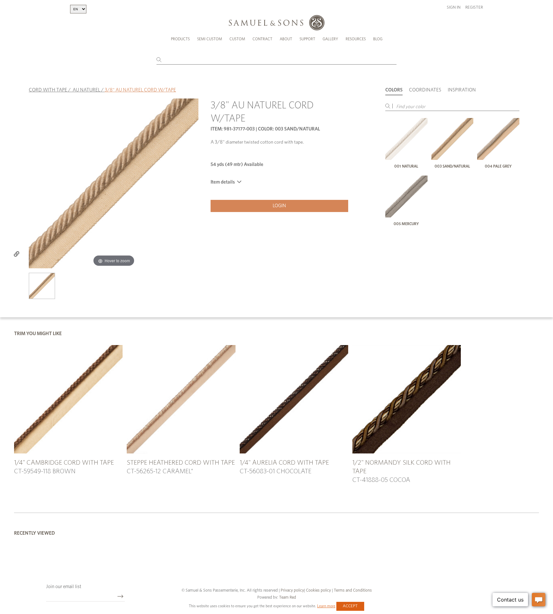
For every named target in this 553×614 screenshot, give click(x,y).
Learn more (326, 606)
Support (307, 39)
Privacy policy (292, 590)
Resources (356, 39)
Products (180, 39)
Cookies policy (318, 590)
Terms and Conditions (352, 590)
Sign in (454, 7)
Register (474, 7)
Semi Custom (209, 39)
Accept (350, 606)
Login (279, 205)
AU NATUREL (86, 90)
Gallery (330, 39)
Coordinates (425, 90)
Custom (237, 39)
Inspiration (462, 90)
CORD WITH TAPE (48, 90)
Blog (377, 39)
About (286, 39)
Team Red (287, 597)
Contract (262, 39)
